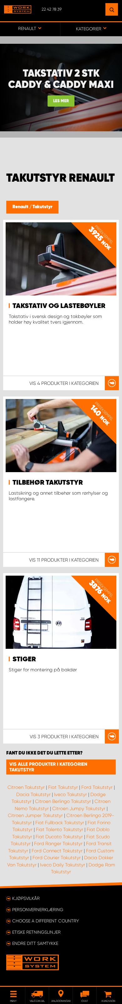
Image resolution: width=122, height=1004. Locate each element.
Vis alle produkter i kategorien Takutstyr (48, 767)
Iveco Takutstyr (70, 794)
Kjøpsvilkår (26, 898)
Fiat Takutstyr (63, 787)
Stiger (24, 659)
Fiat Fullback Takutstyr (59, 822)
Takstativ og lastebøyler (59, 306)
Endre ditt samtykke (35, 943)
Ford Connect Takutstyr (57, 851)
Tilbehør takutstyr (48, 482)
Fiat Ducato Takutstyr (59, 837)
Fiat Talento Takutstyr (59, 829)
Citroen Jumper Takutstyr (35, 815)
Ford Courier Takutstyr (57, 857)
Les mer (61, 101)
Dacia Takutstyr (33, 794)
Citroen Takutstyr (26, 787)
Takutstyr (42, 207)
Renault (21, 207)
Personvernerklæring (37, 909)
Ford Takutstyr (97, 787)
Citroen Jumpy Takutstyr (78, 808)
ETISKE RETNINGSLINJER (36, 932)
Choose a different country (45, 920)
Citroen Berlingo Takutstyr (63, 801)
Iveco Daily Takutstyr (62, 865)
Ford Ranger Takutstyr (58, 843)
